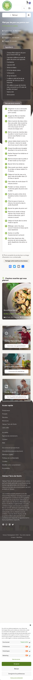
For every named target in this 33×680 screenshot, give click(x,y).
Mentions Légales (7, 454)
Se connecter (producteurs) (10, 447)
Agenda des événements (10, 436)
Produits (4, 414)
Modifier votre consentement (11, 465)
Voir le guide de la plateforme (16, 397)
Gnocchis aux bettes (10, 310)
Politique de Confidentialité (16, 677)
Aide (3, 443)
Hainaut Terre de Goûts (9, 424)
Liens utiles (5, 427)
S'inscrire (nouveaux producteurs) (12, 451)
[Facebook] (10, 266)
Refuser (16, 669)
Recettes (5, 417)
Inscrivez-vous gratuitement (16, 346)
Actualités (5, 432)
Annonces (5, 421)
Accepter (16, 664)
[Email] (18, 266)
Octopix (13, 537)
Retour (15, 15)
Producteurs (6, 410)
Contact (4, 439)
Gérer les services (16, 659)
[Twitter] (14, 266)
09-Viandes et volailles (10, 26)
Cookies (4, 461)
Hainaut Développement (9, 535)
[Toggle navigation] (29, 8)
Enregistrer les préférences (16, 674)
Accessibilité (6, 468)
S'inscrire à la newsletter (16, 371)
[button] (30, 625)
